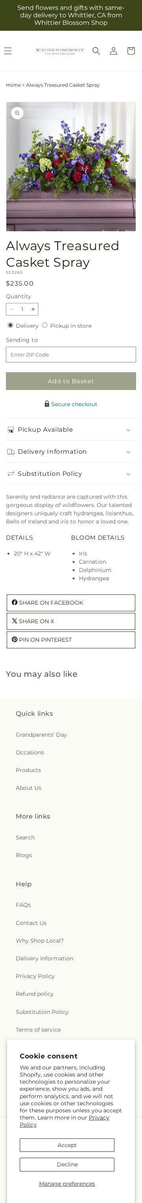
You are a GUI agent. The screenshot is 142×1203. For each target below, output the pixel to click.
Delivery (28, 325)
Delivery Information (44, 958)
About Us (28, 787)
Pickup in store (71, 325)
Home (13, 85)
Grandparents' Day (41, 734)
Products (28, 770)
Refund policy (35, 993)
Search (25, 837)
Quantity (18, 296)
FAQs (23, 904)
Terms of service (38, 1029)
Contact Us (31, 922)
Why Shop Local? (40, 940)
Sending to (34, 340)
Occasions (30, 752)
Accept (67, 1145)
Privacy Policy (35, 976)
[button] (96, 50)
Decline (67, 1164)
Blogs (24, 855)
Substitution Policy (42, 1011)
